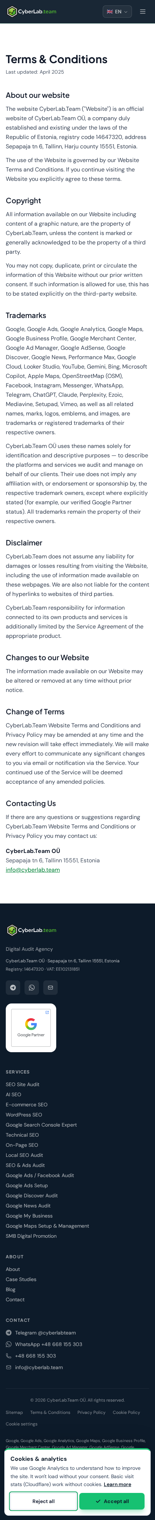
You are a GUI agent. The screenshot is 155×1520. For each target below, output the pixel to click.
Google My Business (29, 1215)
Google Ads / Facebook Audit (40, 1175)
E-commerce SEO (27, 1104)
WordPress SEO (24, 1114)
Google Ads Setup (27, 1185)
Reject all (43, 1501)
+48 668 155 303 (35, 1356)
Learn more (117, 1484)
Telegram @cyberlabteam (45, 1332)
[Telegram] (13, 987)
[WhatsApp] (32, 987)
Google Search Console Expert (41, 1125)
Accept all (116, 1501)
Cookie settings (21, 1424)
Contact (15, 1299)
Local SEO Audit (24, 1155)
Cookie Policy (126, 1412)
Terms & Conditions (50, 1412)
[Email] (50, 987)
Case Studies (21, 1279)
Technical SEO (22, 1135)
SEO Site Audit (22, 1084)
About (13, 1269)
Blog (10, 1289)
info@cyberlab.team (33, 870)
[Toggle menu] (142, 11)
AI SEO (13, 1094)
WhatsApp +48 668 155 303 (48, 1344)
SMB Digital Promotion (31, 1236)
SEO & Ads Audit (25, 1165)
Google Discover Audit (32, 1195)
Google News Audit (28, 1205)
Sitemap (14, 1412)
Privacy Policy (92, 1412)
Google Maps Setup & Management (47, 1226)
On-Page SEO (22, 1145)
